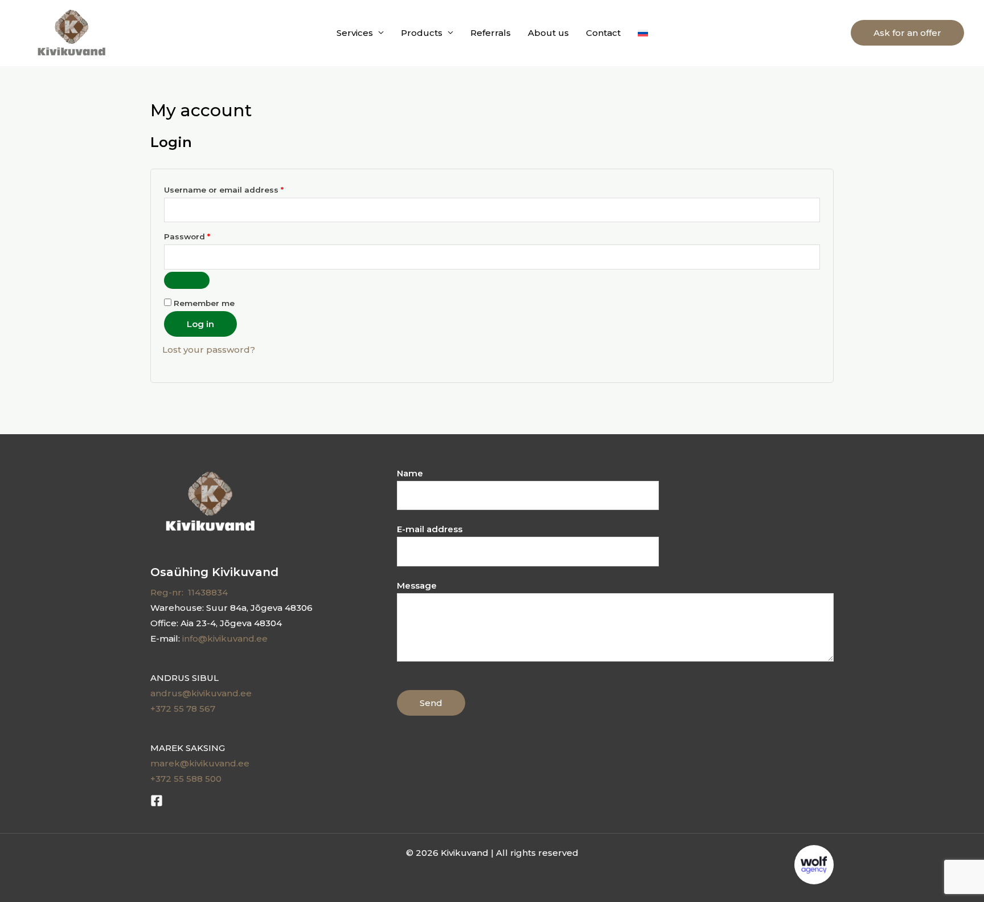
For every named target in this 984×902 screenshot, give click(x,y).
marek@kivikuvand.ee (199, 763)
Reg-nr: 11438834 (189, 592)
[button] (907, 33)
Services (355, 32)
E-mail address (429, 529)
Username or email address (242, 188)
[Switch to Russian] (643, 33)
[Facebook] (156, 800)
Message (417, 585)
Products (421, 32)
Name (410, 473)
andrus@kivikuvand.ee (201, 693)
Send (431, 702)
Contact (603, 32)
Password (206, 235)
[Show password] (187, 280)
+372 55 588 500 (186, 778)
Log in (200, 324)
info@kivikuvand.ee (225, 638)
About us (548, 32)
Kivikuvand (155, 32)
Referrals (490, 32)
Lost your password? (208, 349)
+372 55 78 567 (182, 708)
